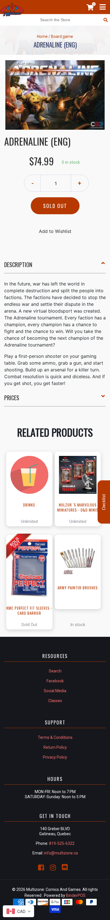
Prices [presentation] (11, 397)
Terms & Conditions (55, 737)
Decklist (104, 502)
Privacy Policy (55, 757)
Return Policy (55, 747)
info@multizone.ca (61, 853)
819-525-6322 (61, 843)
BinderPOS (75, 895)
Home (42, 36)
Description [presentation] (18, 264)
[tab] (55, 266)
